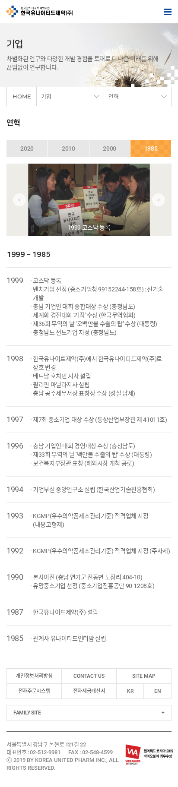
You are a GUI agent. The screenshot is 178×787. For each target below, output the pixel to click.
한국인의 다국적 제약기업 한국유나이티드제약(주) (39, 11)
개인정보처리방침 (34, 676)
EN (157, 691)
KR (130, 691)
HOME (22, 96)
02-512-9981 (45, 752)
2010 (68, 148)
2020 (27, 148)
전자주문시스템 (34, 691)
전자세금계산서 (89, 691)
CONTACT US (89, 676)
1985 (151, 148)
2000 (109, 148)
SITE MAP (144, 676)
